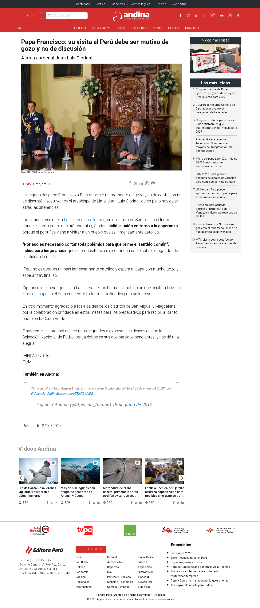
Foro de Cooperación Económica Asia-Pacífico (200, 567)
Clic (109, 572)
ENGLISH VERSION (91, 549)
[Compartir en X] (52, 502)
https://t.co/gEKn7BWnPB (75, 393)
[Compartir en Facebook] (47, 502)
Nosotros (144, 587)
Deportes (113, 567)
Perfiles (100, 4)
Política (80, 567)
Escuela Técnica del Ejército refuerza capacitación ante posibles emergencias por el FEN (164, 493)
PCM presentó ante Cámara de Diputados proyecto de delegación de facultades (215, 108)
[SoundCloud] (222, 15)
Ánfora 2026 (115, 562)
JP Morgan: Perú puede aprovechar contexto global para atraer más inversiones (216, 193)
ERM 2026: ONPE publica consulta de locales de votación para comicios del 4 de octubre (216, 177)
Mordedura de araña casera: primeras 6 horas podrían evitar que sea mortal (120, 493)
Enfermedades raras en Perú (189, 557)
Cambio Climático (118, 587)
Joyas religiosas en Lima (186, 562)
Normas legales (140, 4)
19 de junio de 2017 (132, 404)
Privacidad (159, 595)
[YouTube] (205, 15)
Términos (145, 595)
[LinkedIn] (197, 15)
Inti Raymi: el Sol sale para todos (191, 585)
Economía (82, 572)
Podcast (173, 28)
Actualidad (101, 28)
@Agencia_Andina (44, 393)
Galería (121, 28)
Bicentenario (82, 4)
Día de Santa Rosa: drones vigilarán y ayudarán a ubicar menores (37, 492)
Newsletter (192, 28)
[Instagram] (213, 15)
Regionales (82, 582)
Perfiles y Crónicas (119, 577)
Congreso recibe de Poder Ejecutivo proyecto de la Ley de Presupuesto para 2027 (215, 93)
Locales (81, 577)
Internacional (84, 587)
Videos (157, 28)
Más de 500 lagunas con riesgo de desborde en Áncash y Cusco (78, 492)
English (31, 15)
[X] (188, 15)
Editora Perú (104, 595)
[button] (20, 478)
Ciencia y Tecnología (120, 582)
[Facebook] (180, 15)
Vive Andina (179, 4)
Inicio (79, 557)
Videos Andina (37, 448)
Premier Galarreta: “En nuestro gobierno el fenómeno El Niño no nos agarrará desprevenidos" (216, 228)
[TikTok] (238, 15)
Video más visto (215, 40)
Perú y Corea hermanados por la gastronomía (199, 580)
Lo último (80, 28)
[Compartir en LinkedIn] (56, 502)
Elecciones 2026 (181, 553)
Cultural (112, 557)
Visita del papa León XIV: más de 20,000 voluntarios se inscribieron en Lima (216, 162)
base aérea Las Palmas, (85, 219)
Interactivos (146, 572)
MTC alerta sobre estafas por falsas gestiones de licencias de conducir (216, 243)
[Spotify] (230, 15)
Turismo (161, 4)
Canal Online (139, 28)
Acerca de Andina (125, 595)
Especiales (118, 4)
